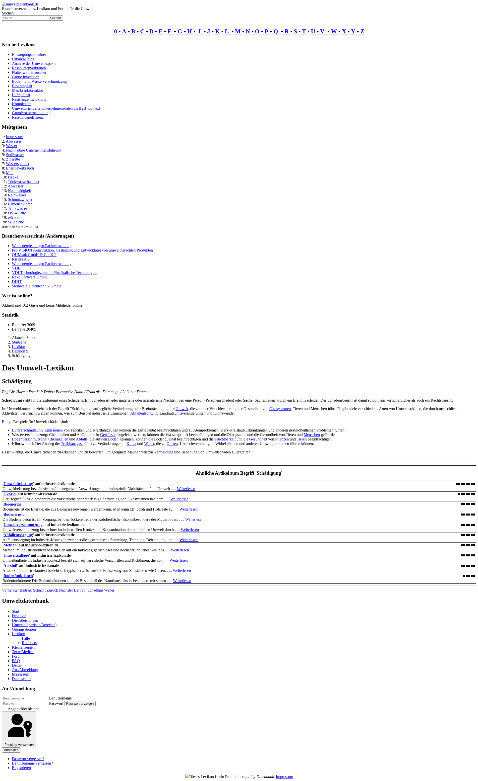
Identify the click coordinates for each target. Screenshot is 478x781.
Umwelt (182, 409)
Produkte (19, 616)
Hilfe (26, 638)
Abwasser (13, 141)
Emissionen (54, 430)
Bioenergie (12, 504)
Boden (113, 439)
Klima (131, 443)
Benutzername (60, 698)
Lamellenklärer (20, 204)
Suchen (8, 13)
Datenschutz (21, 679)
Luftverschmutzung (27, 430)
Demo (17, 665)
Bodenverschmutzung (29, 439)
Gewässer (108, 435)
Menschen (312, 435)
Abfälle (82, 439)
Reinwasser (17, 195)
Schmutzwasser (20, 199)
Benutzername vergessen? (32, 763)
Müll (9, 173)
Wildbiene (16, 222)
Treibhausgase (72, 443)
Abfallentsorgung (144, 413)
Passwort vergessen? (28, 759)
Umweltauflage (16, 555)
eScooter (15, 217)
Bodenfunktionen (18, 576)
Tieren (302, 439)
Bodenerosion (15, 514)
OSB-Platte (17, 213)
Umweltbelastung (18, 484)
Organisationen (24, 629)
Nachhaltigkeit (19, 190)
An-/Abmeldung (25, 670)
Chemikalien (58, 439)
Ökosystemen (280, 409)
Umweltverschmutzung (23, 524)
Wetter (149, 443)
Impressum (14, 137)
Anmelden (11, 750)
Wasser (11, 146)
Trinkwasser (17, 208)
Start (15, 611)
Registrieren (21, 768)
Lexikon (18, 634)
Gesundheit (258, 439)
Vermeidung (163, 452)
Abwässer (15, 186)
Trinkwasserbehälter (23, 181)
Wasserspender (17, 164)
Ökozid (9, 494)
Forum (17, 656)
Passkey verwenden (19, 745)
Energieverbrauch (20, 168)
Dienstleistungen (25, 620)
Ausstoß (10, 565)
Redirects (29, 643)
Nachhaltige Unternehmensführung (33, 150)
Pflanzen (282, 439)
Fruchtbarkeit (225, 439)
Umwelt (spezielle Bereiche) (34, 625)
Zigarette (13, 159)
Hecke (13, 177)
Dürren (172, 443)
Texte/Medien (23, 652)
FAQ (16, 661)
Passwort (56, 703)
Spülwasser (15, 155)
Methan (10, 545)
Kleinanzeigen (23, 647)
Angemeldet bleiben (23, 709)
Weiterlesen (186, 489)
